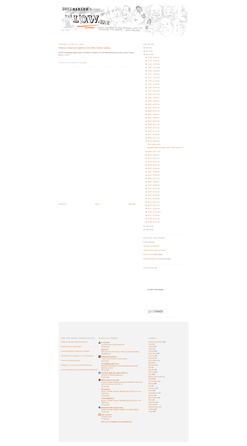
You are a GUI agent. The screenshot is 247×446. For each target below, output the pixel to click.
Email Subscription (150, 258)
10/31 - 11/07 (153, 84)
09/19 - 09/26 (153, 104)
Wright (151, 411)
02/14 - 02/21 (153, 202)
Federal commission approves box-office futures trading (84, 47)
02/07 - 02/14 (153, 205)
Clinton (151, 351)
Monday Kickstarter (155, 376)
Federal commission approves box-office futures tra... (166, 147)
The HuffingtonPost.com (110, 363)
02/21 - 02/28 (153, 198)
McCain (151, 372)
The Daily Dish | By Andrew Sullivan (114, 373)
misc (150, 374)
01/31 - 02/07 (153, 208)
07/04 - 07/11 (153, 131)
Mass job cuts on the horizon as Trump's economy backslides (120, 352)
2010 (148, 54)
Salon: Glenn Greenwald (110, 380)
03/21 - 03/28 (153, 185)
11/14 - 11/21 (153, 77)
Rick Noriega (153, 397)
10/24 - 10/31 (153, 87)
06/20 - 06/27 (153, 138)
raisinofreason (153, 393)
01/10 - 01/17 (153, 218)
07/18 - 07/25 (153, 128)
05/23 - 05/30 (153, 158)
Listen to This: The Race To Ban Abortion (114, 359)
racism (150, 390)
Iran (150, 367)
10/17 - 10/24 (153, 91)
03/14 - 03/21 (153, 188)
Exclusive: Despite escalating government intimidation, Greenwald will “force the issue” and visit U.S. (121, 383)
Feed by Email (148, 254)
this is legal (65, 55)
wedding (151, 409)
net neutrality (153, 381)
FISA (150, 362)
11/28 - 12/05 (153, 71)
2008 (148, 229)
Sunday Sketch (153, 407)
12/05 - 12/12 (153, 67)
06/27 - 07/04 (153, 134)
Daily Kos (104, 349)
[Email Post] (88, 63)
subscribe (151, 404)
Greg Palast (105, 342)
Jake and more (106, 414)
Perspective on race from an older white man (76, 365)
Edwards (151, 358)
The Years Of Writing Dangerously (112, 375)
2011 (148, 51)
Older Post (132, 204)
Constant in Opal (106, 417)
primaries (151, 388)
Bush (150, 344)
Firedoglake (105, 389)
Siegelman (152, 402)
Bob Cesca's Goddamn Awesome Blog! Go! (116, 421)
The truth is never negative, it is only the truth (77, 356)
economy (151, 356)
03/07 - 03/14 (153, 192)
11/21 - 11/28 (153, 74)
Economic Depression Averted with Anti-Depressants (79, 369)
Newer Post (62, 204)
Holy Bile (152, 365)
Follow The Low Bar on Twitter (155, 250)
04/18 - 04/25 (153, 175)
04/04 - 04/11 (153, 178)
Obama (151, 383)
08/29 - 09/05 (153, 114)
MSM (150, 379)
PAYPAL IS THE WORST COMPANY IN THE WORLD (120, 410)
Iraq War (151, 369)
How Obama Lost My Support (71, 346)
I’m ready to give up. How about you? (113, 344)
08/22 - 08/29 (153, 117)
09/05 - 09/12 (153, 111)
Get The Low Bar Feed (151, 246)
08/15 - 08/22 (153, 121)
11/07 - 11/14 (153, 81)
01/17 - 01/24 (153, 215)
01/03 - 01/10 (153, 222)
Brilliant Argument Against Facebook (74, 342)
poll (150, 386)
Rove (150, 400)
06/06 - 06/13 (153, 151)
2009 (148, 226)
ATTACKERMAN (107, 398)
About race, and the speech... (71, 360)
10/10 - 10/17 (153, 94)
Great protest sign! (154, 144)
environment (153, 360)
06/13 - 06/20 (153, 141)
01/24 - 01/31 (153, 212)
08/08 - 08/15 (153, 124)
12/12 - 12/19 (153, 64)
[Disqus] (97, 102)
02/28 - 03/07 (153, 195)
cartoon (151, 346)
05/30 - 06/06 (153, 155)
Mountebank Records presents (112, 407)
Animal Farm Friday (155, 342)
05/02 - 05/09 (153, 168)
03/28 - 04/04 (153, 182)
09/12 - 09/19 (153, 107)
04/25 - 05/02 (153, 171)
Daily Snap (152, 353)
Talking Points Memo (109, 356)
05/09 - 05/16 (153, 165)
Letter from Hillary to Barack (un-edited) (75, 351)
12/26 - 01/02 (153, 57)
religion (151, 395)
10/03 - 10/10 (153, 97)
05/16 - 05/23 (153, 161)
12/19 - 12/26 (153, 61)
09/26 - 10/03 (153, 101)
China (150, 349)
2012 (148, 48)
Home (97, 204)
